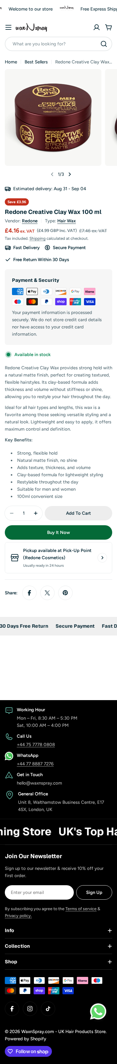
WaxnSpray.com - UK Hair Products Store (63, 1031)
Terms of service (81, 908)
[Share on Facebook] (29, 593)
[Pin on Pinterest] (65, 593)
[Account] (96, 27)
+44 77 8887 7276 (35, 764)
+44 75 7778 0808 (36, 744)
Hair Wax (66, 221)
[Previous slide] (52, 174)
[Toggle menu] (8, 27)
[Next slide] (69, 174)
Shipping (37, 238)
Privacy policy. (18, 915)
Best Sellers (36, 62)
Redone (30, 221)
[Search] (103, 43)
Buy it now (58, 532)
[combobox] (58, 44)
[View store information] (102, 557)
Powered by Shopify (25, 1038)
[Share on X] (47, 593)
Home (11, 62)
